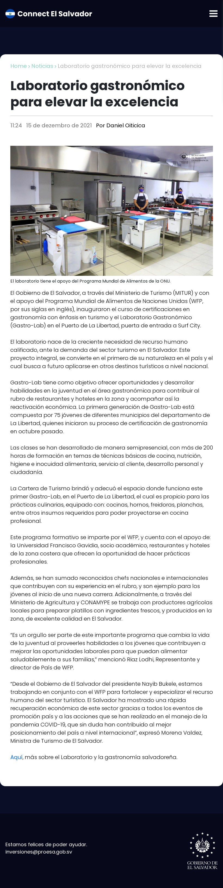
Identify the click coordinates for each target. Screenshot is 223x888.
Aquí (16, 757)
